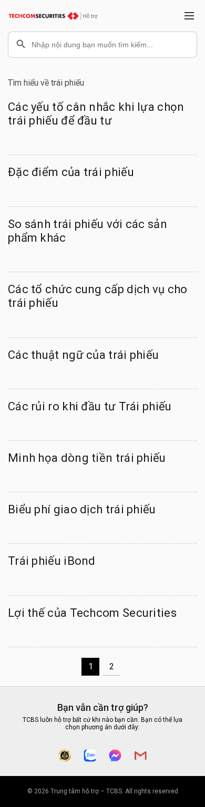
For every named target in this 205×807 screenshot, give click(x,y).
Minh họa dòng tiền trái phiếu (87, 457)
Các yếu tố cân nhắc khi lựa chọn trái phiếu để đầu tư (96, 113)
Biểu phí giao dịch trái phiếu (82, 509)
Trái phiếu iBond (52, 560)
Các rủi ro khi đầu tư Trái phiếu (90, 406)
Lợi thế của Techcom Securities (92, 612)
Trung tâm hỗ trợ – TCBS (86, 791)
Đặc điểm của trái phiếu (71, 172)
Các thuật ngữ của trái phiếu (83, 354)
